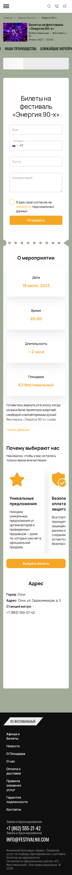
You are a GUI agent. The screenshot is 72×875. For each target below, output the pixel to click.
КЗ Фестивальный (39, 33)
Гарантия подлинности (17, 799)
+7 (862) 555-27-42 (20, 612)
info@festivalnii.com (27, 839)
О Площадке (15, 753)
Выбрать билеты (36, 563)
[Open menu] (6, 6)
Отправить (36, 220)
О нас (10, 761)
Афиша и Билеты (13, 736)
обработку (24, 206)
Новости (13, 746)
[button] (13, 145)
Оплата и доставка (13, 771)
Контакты (13, 809)
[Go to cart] (65, 6)
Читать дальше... (18, 429)
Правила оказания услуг (13, 785)
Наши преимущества (20, 48)
